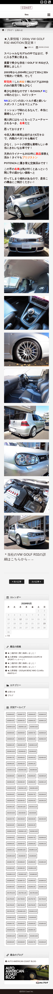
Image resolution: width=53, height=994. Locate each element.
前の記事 (17, 582)
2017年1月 (10, 911)
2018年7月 (21, 880)
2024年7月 (10, 757)
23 (44, 623)
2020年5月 (10, 843)
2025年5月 (10, 739)
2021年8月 (32, 813)
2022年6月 (42, 794)
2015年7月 (31, 942)
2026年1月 (42, 720)
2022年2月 (42, 800)
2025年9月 (10, 733)
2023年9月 (33, 770)
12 (20, 619)
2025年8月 (21, 733)
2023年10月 (22, 770)
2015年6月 (42, 942)
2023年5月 (42, 776)
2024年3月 (10, 763)
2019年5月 (31, 862)
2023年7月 (21, 776)
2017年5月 (10, 905)
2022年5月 (10, 800)
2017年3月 (31, 905)
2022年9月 (10, 794)
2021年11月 (33, 807)
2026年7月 (21, 714)
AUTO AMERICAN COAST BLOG (22, 961)
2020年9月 (10, 837)
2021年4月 (42, 819)
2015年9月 (10, 942)
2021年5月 (31, 819)
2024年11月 (33, 745)
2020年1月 (10, 850)
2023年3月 (21, 782)
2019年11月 (33, 850)
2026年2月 (31, 720)
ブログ (10, 30)
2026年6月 (31, 714)
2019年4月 (42, 862)
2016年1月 (31, 930)
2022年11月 (22, 788)
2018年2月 (31, 887)
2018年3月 (21, 887)
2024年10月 (11, 751)
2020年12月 (11, 831)
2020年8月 (21, 837)
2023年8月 (10, 776)
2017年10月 (34, 893)
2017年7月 (31, 899)
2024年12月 (22, 745)
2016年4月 (42, 923)
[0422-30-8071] (49, 2)
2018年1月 (42, 887)
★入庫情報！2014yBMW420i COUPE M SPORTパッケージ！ (24, 658)
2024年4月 (42, 757)
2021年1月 (31, 825)
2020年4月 (21, 843)
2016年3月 (10, 930)
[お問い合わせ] (45, 2)
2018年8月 (10, 880)
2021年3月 (10, 825)
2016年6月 (21, 923)
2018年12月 (32, 868)
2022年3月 (31, 800)
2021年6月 (21, 819)
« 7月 (7, 636)
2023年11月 (11, 770)
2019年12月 (22, 850)
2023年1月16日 (44, 47)
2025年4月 (21, 739)
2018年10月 (22, 874)
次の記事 (36, 582)
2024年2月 (21, 763)
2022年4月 (21, 800)
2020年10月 (34, 831)
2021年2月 (21, 825)
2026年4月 (10, 720)
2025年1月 (10, 745)
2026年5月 (42, 714)
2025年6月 (42, 733)
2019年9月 (22, 856)
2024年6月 (21, 757)
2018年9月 (33, 874)
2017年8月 (21, 899)
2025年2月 (42, 739)
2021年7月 (10, 819)
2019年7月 (10, 862)
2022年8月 (21, 794)
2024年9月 (22, 751)
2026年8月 (10, 714)
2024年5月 (31, 757)
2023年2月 (31, 782)
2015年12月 (11, 936)
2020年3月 (31, 843)
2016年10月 (11, 917)
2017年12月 (11, 893)
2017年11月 (22, 893)
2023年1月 (42, 782)
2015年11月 (22, 936)
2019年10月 (11, 856)
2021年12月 (22, 807)
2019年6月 (21, 862)
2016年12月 (22, 911)
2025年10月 (34, 727)
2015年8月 (21, 942)
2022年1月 (10, 807)
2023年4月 (10, 782)
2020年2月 (42, 843)
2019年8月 (32, 856)
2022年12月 (11, 788)
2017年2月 (42, 905)
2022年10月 (34, 788)
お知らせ (19, 30)
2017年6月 (42, 899)
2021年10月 (11, 813)
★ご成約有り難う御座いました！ (22, 653)
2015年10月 (34, 936)
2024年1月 (31, 763)
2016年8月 (32, 917)
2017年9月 (10, 899)
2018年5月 (42, 880)
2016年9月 (22, 917)
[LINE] (41, 2)
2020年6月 (42, 837)
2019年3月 (10, 868)
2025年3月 (31, 739)
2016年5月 (31, 923)
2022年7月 (31, 794)
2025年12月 (11, 727)
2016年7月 (10, 923)
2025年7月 (31, 733)
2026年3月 (21, 720)
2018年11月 (11, 874)
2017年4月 (21, 905)
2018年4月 (10, 887)
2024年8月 (32, 751)
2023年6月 (31, 776)
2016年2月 (21, 930)
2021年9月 (22, 813)
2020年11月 (22, 831)
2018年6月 (31, 880)
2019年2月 (21, 868)
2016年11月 (33, 911)
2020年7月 (31, 837)
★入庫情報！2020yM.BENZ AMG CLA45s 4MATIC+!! (25, 671)
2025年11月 (22, 727)
